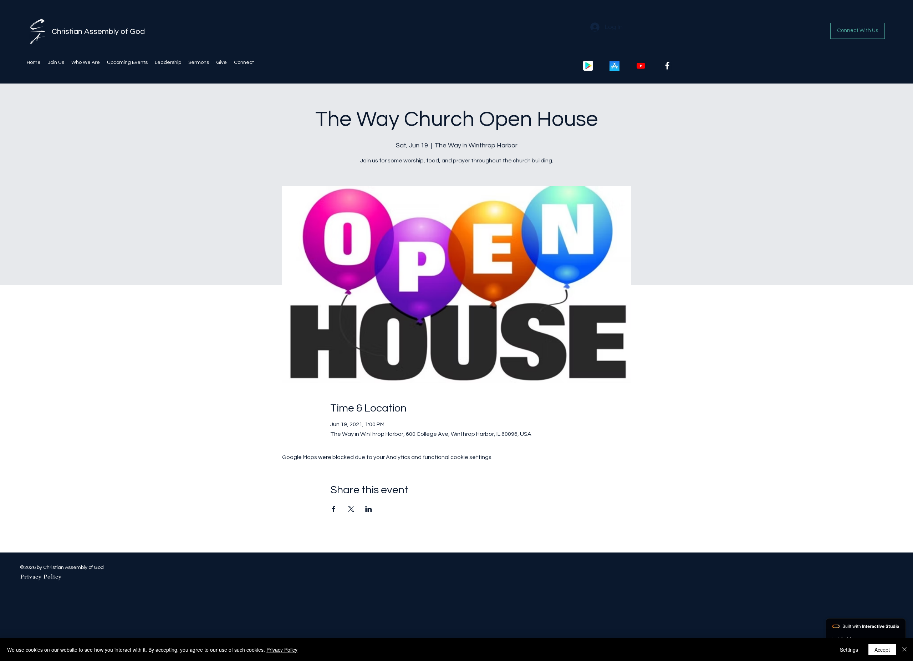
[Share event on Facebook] (333, 509)
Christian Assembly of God (98, 31)
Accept (882, 649)
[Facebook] (667, 66)
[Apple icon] (614, 66)
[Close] (904, 649)
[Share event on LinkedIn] (368, 509)
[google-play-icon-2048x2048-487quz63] (588, 66)
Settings (849, 649)
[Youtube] (641, 66)
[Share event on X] (351, 509)
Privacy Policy (281, 649)
